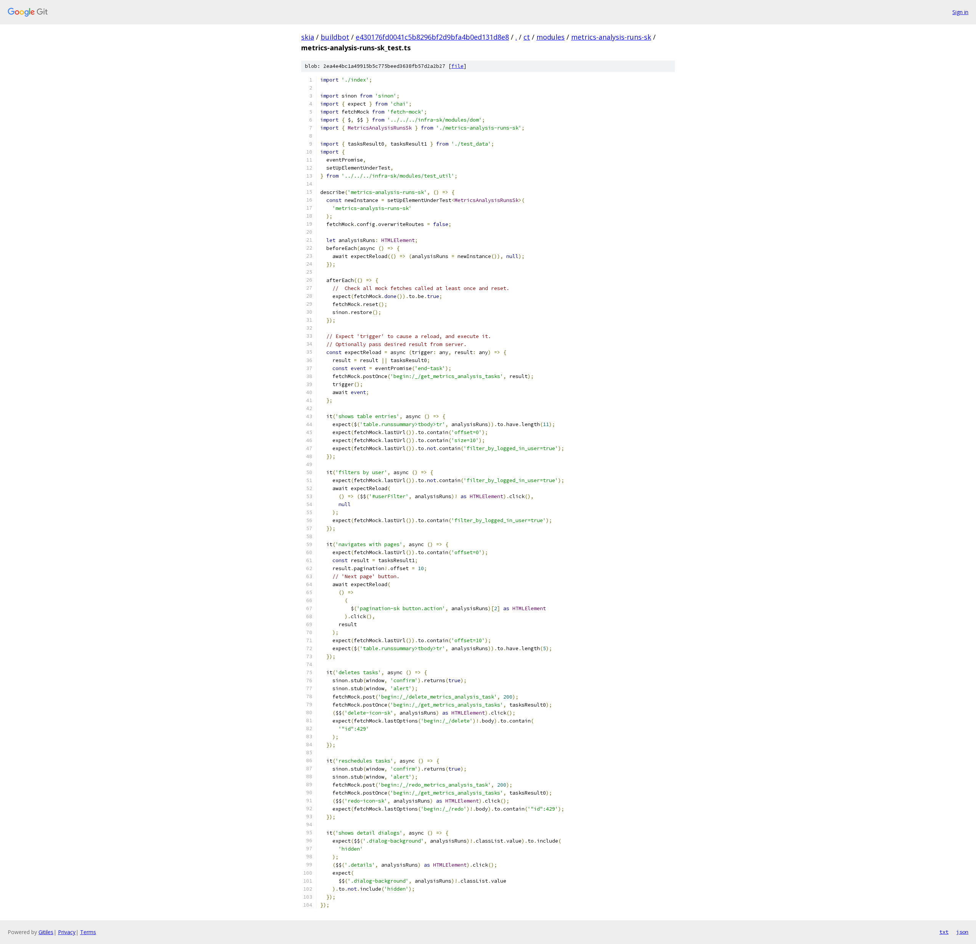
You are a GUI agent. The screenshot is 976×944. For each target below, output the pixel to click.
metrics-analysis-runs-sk (611, 37)
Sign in (960, 12)
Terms (88, 932)
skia (307, 37)
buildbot (335, 37)
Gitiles (46, 932)
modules (550, 37)
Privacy (66, 932)
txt (944, 931)
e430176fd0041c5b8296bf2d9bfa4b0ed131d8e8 (432, 37)
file (457, 66)
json (962, 931)
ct (526, 37)
